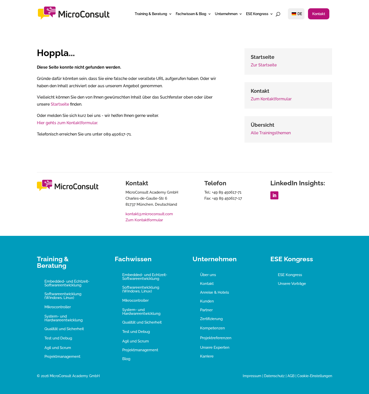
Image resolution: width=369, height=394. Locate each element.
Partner (206, 310)
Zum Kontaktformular (271, 99)
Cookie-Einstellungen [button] (314, 376)
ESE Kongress (257, 14)
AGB (290, 376)
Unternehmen (226, 14)
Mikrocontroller (57, 307)
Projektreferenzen (215, 338)
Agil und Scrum (57, 347)
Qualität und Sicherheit (64, 329)
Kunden (207, 301)
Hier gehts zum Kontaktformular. (67, 122)
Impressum (252, 376)
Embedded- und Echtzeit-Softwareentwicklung (66, 283)
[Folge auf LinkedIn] (274, 195)
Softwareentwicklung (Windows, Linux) (62, 296)
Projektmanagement (62, 356)
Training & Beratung (151, 14)
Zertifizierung (211, 319)
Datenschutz (274, 376)
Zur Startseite (264, 65)
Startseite (60, 104)
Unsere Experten (214, 347)
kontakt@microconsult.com (149, 214)
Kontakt (318, 14)
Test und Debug (58, 338)
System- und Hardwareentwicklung (63, 318)
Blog (126, 359)
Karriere (207, 356)
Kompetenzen (212, 328)
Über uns (208, 275)
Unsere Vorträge (292, 283)
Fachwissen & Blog (191, 14)
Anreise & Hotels (214, 292)
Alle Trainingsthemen (271, 132)
